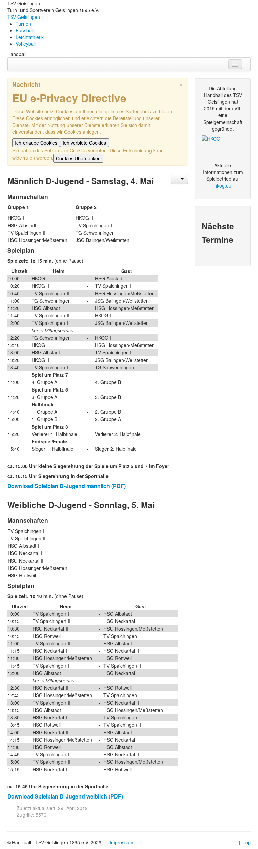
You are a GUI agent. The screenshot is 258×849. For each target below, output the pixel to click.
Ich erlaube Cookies (36, 142)
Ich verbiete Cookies (84, 142)
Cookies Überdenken (78, 158)
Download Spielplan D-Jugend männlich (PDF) (66, 486)
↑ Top (244, 842)
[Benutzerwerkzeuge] (179, 179)
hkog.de (222, 185)
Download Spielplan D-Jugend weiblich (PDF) (65, 796)
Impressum (121, 842)
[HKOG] (223, 147)
